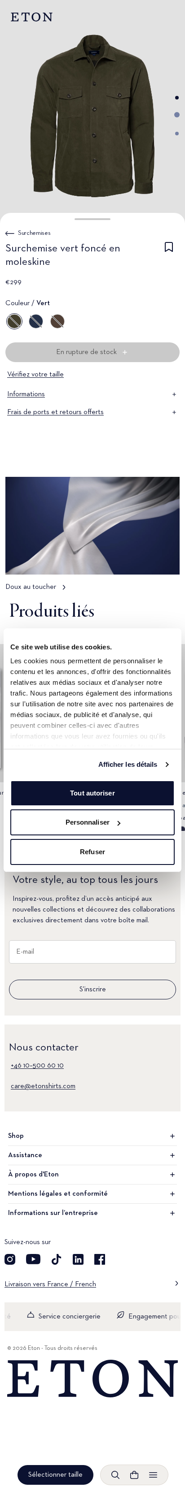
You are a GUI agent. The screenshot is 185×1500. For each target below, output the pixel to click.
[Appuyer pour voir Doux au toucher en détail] (92, 538)
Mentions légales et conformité (58, 1193)
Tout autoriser (92, 793)
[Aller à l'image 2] (177, 114)
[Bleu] (36, 321)
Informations (26, 394)
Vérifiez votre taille (35, 374)
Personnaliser (88, 822)
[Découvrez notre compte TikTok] (56, 1259)
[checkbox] (168, 257)
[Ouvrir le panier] (134, 1475)
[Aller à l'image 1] (177, 97)
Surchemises (34, 233)
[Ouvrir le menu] (153, 1475)
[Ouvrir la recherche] (115, 1475)
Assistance (25, 1155)
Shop (16, 1136)
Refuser (92, 852)
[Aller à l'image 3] (177, 133)
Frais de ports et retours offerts (55, 412)
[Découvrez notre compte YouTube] (33, 1259)
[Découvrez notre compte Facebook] (99, 1259)
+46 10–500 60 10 (37, 1065)
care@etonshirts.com (43, 1086)
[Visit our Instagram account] (9, 1259)
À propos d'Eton (33, 1174)
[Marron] (57, 321)
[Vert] (14, 321)
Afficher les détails (128, 764)
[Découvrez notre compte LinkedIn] (78, 1259)
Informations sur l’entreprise (53, 1213)
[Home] (92, 1379)
